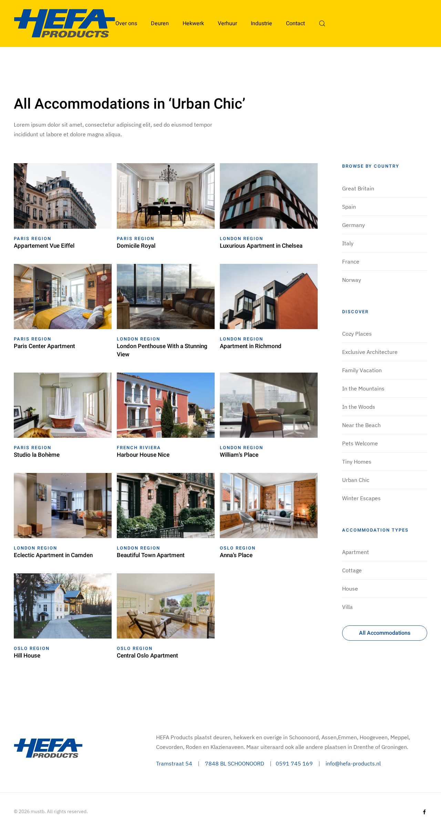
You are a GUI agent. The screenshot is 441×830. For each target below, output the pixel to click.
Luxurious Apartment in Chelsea (261, 245)
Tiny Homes (356, 461)
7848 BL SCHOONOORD (234, 763)
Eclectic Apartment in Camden (53, 555)
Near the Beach (361, 425)
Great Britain (358, 188)
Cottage (352, 570)
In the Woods (358, 406)
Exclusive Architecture (370, 351)
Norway (351, 279)
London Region (241, 238)
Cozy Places (357, 333)
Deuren (160, 23)
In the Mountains (363, 388)
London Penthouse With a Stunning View (162, 350)
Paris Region (32, 238)
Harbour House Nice (143, 455)
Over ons (126, 23)
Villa (347, 606)
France (350, 261)
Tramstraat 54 (174, 763)
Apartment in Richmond (250, 346)
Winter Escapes (361, 498)
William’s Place (239, 455)
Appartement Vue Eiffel (44, 245)
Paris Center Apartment (44, 346)
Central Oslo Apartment (147, 655)
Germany (353, 224)
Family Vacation (362, 370)
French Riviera (139, 447)
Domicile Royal (136, 245)
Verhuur (227, 23)
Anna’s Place (236, 555)
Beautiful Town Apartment (151, 555)
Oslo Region (238, 548)
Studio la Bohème (37, 455)
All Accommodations (384, 633)
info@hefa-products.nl (353, 763)
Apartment (355, 552)
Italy (347, 243)
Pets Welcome (360, 443)
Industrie (261, 23)
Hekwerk (193, 23)
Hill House (27, 655)
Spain (349, 206)
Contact (295, 23)
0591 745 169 (294, 763)
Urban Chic (355, 479)
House (350, 588)
